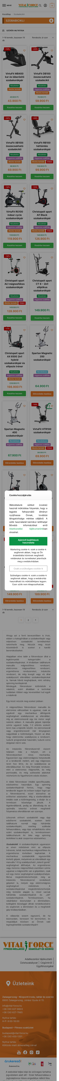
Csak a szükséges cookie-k (28, 568)
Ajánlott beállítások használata (28, 541)
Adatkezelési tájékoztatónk (26, 528)
